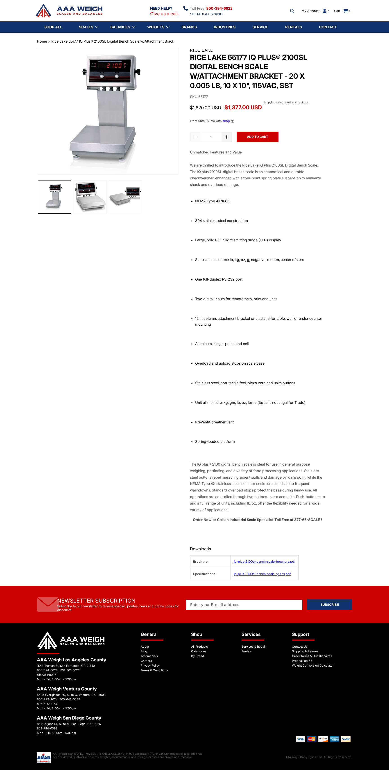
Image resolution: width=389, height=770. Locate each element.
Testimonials (149, 656)
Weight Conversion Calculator (313, 665)
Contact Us (300, 646)
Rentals (247, 651)
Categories (198, 651)
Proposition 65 (302, 661)
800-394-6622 (219, 8)
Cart (339, 11)
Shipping (269, 102)
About (145, 646)
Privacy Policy (150, 665)
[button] (292, 11)
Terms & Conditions (154, 670)
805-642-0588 (69, 699)
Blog (144, 651)
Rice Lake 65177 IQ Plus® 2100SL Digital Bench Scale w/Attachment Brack (112, 41)
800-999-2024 (47, 699)
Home (42, 41)
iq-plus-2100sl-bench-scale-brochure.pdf (264, 561)
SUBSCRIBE (330, 604)
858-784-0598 (47, 728)
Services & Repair (254, 646)
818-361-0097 (46, 674)
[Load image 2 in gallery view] (89, 196)
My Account (311, 11)
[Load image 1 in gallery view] (54, 196)
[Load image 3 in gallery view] (125, 196)
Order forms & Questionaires (312, 656)
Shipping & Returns (305, 651)
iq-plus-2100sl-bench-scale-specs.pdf (262, 574)
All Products (199, 646)
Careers (146, 661)
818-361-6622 (70, 670)
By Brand (197, 656)
